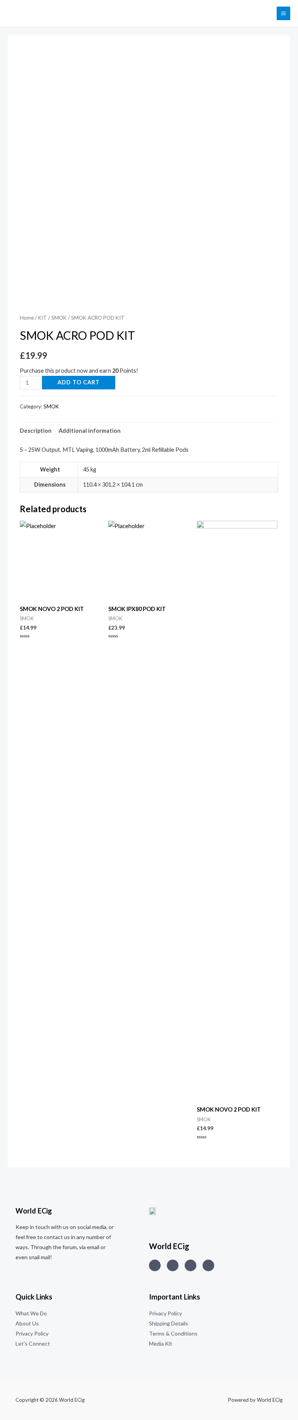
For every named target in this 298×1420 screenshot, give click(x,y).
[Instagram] (155, 1265)
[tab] (36, 431)
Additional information (90, 430)
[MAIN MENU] (283, 13)
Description (36, 430)
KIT (42, 318)
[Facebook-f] (208, 1265)
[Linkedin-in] (190, 1265)
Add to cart (78, 382)
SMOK (59, 318)
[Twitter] (172, 1265)
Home (27, 318)
